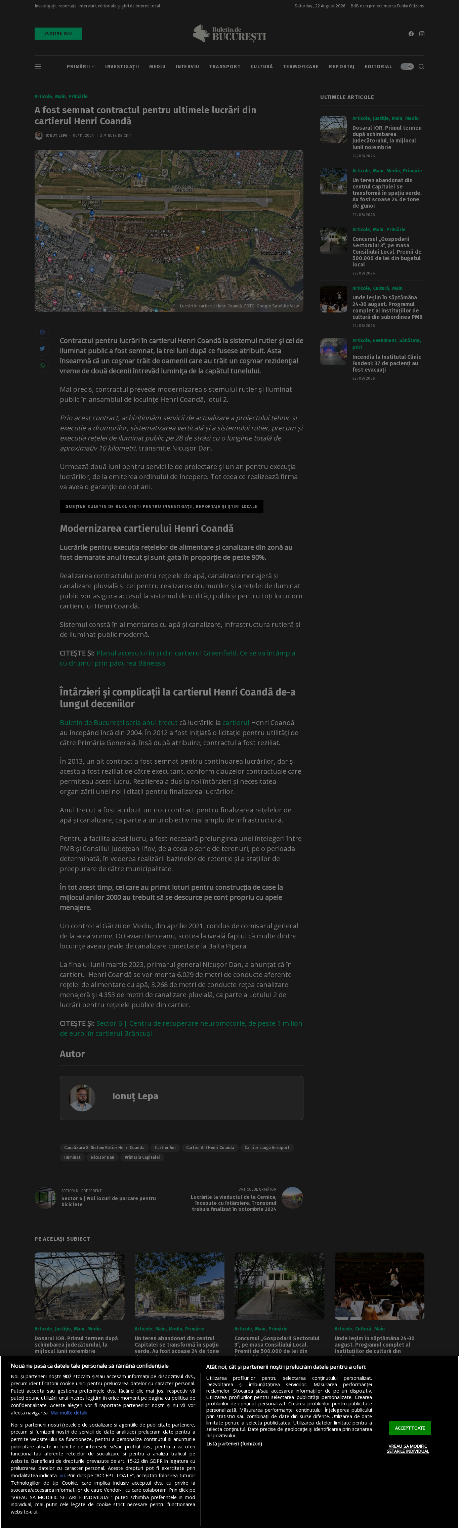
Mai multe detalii (68, 1412)
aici (61, 1476)
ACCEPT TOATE (410, 1428)
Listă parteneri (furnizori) (234, 1443)
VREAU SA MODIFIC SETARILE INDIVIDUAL (408, 1448)
